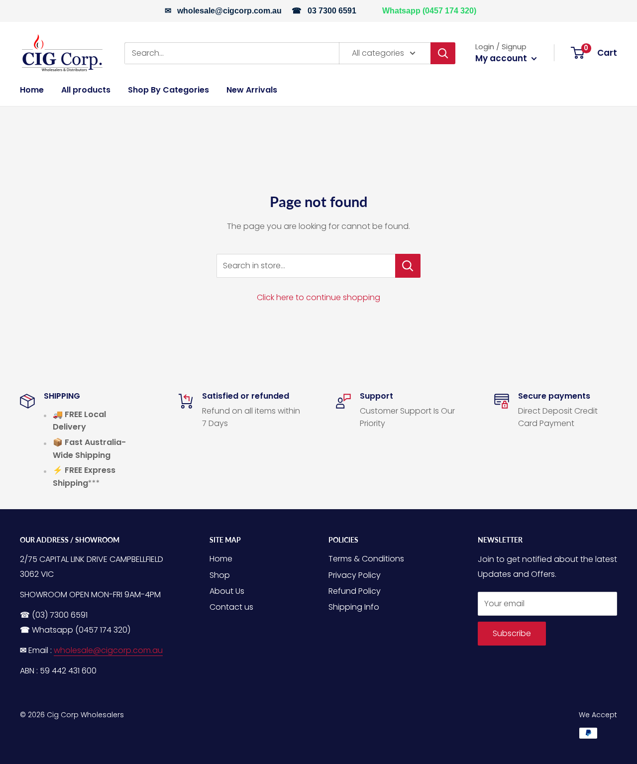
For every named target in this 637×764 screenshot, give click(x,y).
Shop (220, 575)
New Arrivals (251, 90)
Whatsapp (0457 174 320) (429, 10)
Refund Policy (354, 591)
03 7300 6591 (332, 10)
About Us (227, 591)
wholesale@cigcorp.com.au (229, 10)
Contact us (231, 607)
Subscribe (512, 633)
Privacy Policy (354, 575)
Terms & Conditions (366, 558)
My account (502, 58)
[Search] (442, 53)
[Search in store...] (408, 266)
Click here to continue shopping (318, 297)
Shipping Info (353, 607)
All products (85, 90)
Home (32, 90)
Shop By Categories (168, 90)
